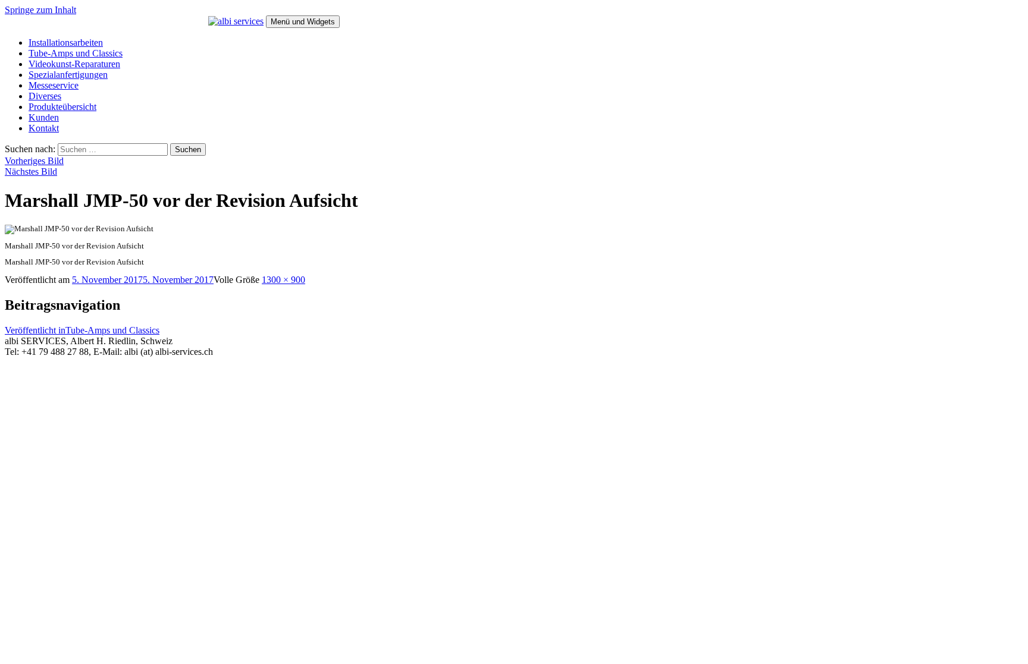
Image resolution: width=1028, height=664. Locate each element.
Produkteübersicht (62, 107)
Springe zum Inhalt (40, 10)
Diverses (45, 96)
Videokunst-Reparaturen (74, 64)
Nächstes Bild (31, 171)
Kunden (44, 117)
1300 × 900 (283, 280)
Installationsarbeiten (66, 42)
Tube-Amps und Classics (76, 53)
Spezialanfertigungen (68, 75)
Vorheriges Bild (34, 161)
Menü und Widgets (303, 21)
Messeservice (54, 85)
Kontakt (44, 128)
